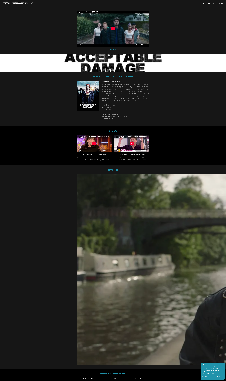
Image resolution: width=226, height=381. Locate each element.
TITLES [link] (214, 3)
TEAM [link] (209, 3)
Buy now (113, 49)
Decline (207, 376)
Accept (218, 376)
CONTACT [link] (220, 3)
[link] (18, 3)
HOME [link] (204, 3)
